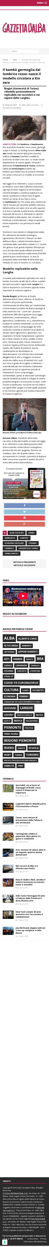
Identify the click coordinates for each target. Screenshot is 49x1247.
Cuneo (25, 690)
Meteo (39, 714)
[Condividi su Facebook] (24, 505)
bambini (17, 659)
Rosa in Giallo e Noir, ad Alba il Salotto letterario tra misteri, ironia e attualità (30, 882)
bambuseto (10, 538)
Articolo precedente (24, 562)
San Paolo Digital (22, 1219)
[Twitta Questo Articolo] (24, 511)
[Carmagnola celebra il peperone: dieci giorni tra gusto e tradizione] (8, 839)
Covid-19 (8, 676)
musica (18, 720)
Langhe (26, 708)
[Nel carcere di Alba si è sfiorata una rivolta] (8, 871)
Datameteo (38, 690)
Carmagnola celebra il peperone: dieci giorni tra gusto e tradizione (28, 836)
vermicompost (11, 553)
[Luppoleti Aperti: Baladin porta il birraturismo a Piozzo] (8, 809)
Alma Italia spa (17, 533)
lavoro (8, 714)
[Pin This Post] (24, 518)
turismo (32, 755)
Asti (7, 659)
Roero (9, 748)
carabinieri (21, 665)
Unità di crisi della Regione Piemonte (20, 760)
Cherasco (35, 665)
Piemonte (12, 727)
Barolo (29, 659)
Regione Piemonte (19, 740)
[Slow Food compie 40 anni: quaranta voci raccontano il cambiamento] (8, 917)
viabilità (9, 765)
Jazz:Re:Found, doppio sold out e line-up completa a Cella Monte (30, 930)
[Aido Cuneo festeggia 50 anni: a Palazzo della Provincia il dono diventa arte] (8, 901)
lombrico (9, 548)
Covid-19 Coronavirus (21, 683)
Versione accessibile (12, 108)
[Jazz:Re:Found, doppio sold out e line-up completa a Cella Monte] (8, 933)
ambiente (26, 645)
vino (20, 765)
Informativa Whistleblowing (35, 1241)
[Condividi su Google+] (24, 524)
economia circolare (14, 543)
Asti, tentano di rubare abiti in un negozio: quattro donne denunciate (30, 852)
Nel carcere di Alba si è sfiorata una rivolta (27, 867)
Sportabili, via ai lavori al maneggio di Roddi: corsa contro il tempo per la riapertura (28, 789)
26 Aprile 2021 (11, 105)
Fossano (33, 543)
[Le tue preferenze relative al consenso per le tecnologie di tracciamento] (4, 1242)
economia (10, 696)
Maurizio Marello (24, 715)
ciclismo (8, 671)
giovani (10, 708)
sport (7, 754)
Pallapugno (32, 721)
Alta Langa (11, 645)
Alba (24, 105)
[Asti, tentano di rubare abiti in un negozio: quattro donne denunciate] (8, 855)
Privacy (43, 1238)
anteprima (9, 652)
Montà (7, 721)
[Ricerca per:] (24, 51)
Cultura (11, 690)
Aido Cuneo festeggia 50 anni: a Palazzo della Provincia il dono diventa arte (30, 898)
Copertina (35, 671)
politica (29, 728)
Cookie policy (32, 1238)
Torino (18, 755)
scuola (34, 748)
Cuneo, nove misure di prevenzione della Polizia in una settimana (29, 820)
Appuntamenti (28, 651)
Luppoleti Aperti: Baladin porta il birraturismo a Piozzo (31, 804)
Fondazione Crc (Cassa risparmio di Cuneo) (22, 702)
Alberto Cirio (27, 638)
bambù (31, 533)
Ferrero (23, 696)
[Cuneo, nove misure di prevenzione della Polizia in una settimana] (8, 823)
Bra (40, 658)
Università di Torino (28, 548)
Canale (8, 665)
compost (24, 538)
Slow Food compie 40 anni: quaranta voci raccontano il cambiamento (29, 914)
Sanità (21, 748)
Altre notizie (33, 105)
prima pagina (11, 734)
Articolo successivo (24, 565)
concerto (21, 671)
